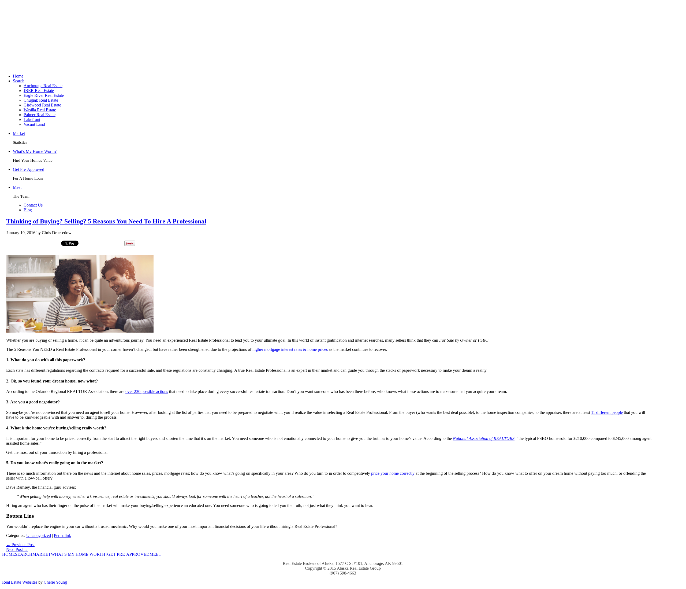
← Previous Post (20, 544)
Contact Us (33, 205)
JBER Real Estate (39, 90)
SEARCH (23, 554)
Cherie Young (55, 582)
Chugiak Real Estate (41, 100)
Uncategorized (38, 535)
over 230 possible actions (146, 391)
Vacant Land (34, 124)
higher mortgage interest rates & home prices (290, 349)
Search (18, 81)
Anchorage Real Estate (43, 85)
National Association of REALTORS (483, 438)
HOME (8, 554)
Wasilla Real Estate (40, 110)
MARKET (41, 554)
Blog (28, 210)
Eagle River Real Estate (44, 95)
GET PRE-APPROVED (128, 554)
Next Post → (17, 549)
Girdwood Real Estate (42, 105)
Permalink (62, 535)
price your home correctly (393, 473)
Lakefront (32, 119)
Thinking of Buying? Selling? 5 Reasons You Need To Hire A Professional (106, 221)
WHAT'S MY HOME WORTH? (79, 554)
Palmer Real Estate (39, 114)
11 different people (607, 412)
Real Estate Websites (19, 582)
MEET (155, 554)
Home (18, 76)
